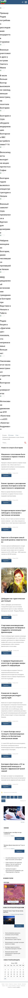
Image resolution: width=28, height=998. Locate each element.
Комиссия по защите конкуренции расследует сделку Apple (11, 695)
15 (20, 972)
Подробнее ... (6, 475)
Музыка (13, 914)
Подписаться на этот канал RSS (10, 792)
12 (11, 972)
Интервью (18, 985)
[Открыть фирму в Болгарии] (14, 819)
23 (23, 974)
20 (14, 974)
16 (23, 972)
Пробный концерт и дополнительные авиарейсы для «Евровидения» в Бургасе (14, 870)
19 (11, 974)
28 (17, 976)
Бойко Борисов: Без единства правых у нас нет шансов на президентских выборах (14, 864)
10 (5, 972)
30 (23, 976)
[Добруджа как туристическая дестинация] (14, 580)
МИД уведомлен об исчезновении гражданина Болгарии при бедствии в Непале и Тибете (5, 295)
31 (5, 978)
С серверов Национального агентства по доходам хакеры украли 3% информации (13, 663)
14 (17, 972)
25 (8, 976)
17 (5, 974)
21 (17, 974)
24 (5, 976)
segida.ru (18, 987)
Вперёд (20, 797)
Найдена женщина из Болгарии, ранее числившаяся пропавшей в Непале (5, 254)
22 (20, 974)
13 (14, 972)
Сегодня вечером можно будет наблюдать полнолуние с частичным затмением (13, 513)
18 (8, 974)
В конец (3, 800)
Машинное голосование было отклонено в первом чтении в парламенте (13, 456)
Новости (9, 473)
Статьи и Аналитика (12, 985)
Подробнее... (19, 838)
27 (14, 976)
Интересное (23, 985)
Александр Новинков (19, 914)
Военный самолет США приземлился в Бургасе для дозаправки (12, 953)
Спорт (7, 985)
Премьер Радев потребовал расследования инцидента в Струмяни (5, 27)
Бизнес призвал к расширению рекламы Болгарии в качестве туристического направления (13, 485)
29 (20, 976)
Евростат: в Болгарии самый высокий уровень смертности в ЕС (14, 540)
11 (8, 972)
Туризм (9, 615)
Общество (10, 650)
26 (11, 976)
